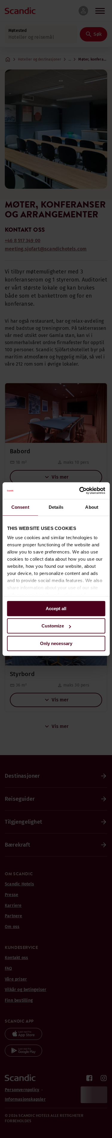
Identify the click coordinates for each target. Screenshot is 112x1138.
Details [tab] (56, 507)
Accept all (56, 608)
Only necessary (56, 643)
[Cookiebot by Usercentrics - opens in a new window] (79, 490)
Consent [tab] (20, 507)
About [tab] (91, 507)
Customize (53, 625)
